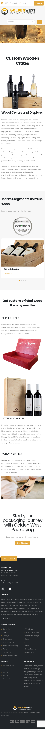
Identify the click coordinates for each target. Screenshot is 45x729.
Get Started (22, 543)
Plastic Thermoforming (10, 646)
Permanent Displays (32, 636)
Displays (6, 636)
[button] (20, 280)
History (5, 669)
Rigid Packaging (8, 642)
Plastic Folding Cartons (10, 656)
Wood (27, 646)
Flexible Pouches (30, 649)
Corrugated (6, 629)
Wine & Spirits (11, 269)
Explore (7, 274)
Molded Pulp (29, 652)
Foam (27, 639)
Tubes (5, 649)
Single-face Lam (8, 639)
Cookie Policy (5, 715)
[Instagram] (3, 589)
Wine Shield (29, 629)
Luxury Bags (7, 652)
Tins (26, 642)
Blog (24, 3)
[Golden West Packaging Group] (18, 11)
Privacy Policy (36, 712)
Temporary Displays (32, 632)
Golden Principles (8, 666)
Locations (6, 676)
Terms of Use (28, 712)
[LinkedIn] (10, 589)
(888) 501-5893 (10, 3)
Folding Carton (8, 632)
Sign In (39, 3)
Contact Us (6, 679)
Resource (6, 672)
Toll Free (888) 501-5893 (9, 583)
